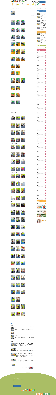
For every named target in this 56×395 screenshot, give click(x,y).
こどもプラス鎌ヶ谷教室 (40, 203)
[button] (45, 8)
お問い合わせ (43, 1)
